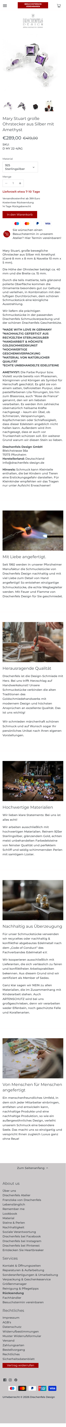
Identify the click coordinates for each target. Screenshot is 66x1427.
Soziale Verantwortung (19, 1232)
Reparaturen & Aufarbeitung (23, 1270)
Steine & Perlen (14, 1222)
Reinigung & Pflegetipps (21, 1288)
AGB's (7, 1322)
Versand (9, 1340)
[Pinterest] (15, 1380)
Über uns (9, 1190)
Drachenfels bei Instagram (22, 1241)
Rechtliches (11, 1354)
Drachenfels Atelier (16, 1195)
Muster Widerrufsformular (22, 1336)
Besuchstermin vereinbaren (33, 5)
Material (8, 158)
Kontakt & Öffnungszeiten (22, 1265)
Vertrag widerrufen (20, 1365)
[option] (8, 106)
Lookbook (10, 1213)
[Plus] (20, 183)
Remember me (13, 1209)
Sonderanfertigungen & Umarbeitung (30, 1275)
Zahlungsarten (13, 1345)
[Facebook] (4, 1380)
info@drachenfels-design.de (23, 462)
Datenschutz (12, 1327)
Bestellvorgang (14, 1349)
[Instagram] (10, 1380)
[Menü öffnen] (4, 5)
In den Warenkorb (20, 214)
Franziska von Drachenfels (22, 1200)
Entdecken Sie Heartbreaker (23, 1250)
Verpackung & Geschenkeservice (27, 1279)
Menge (7, 176)
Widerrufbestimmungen (21, 1331)
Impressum (11, 1317)
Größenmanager (15, 1284)
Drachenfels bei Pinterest (21, 1245)
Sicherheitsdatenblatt (19, 1359)
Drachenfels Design (42, 1397)
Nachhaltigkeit (13, 1227)
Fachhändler (12, 1297)
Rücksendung (13, 1293)
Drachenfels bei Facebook (22, 1236)
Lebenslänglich (14, 1204)
